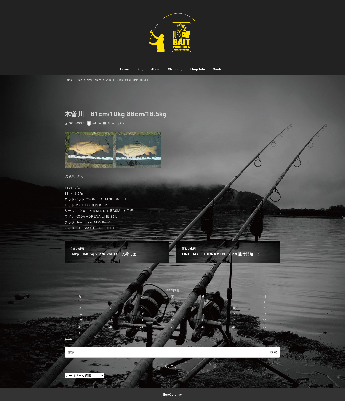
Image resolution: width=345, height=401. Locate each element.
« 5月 (68, 338)
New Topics (116, 123)
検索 (273, 352)
